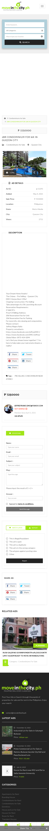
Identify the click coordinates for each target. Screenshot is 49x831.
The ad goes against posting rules (23, 551)
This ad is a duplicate (17, 545)
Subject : (9, 461)
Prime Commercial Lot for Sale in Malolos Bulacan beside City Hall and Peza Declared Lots (29, 752)
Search (26, 42)
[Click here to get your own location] (41, 36)
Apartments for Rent (10, 794)
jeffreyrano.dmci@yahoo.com (29, 405)
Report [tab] (35, 528)
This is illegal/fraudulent (19, 538)
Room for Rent (8, 816)
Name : (9, 443)
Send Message (24, 509)
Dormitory (6, 807)
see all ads (19, 416)
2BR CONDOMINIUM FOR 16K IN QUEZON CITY (20, 138)
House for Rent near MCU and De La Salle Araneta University (29, 772)
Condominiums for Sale (17, 118)
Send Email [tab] (16, 433)
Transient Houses (9, 819)
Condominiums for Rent (11, 800)
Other (11, 554)
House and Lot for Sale (11, 810)
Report (24, 561)
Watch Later (17, 528)
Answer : (9, 494)
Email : (8, 452)
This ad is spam (15, 542)
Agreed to (21, 504)
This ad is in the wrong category (22, 548)
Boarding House (8, 797)
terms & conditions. (26, 504)
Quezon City (36, 145)
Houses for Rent (8, 813)
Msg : (8, 470)
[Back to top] (40, 814)
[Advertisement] (24, 83)
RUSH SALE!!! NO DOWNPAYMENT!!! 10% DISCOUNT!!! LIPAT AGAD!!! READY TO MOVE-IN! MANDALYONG (25, 654)
